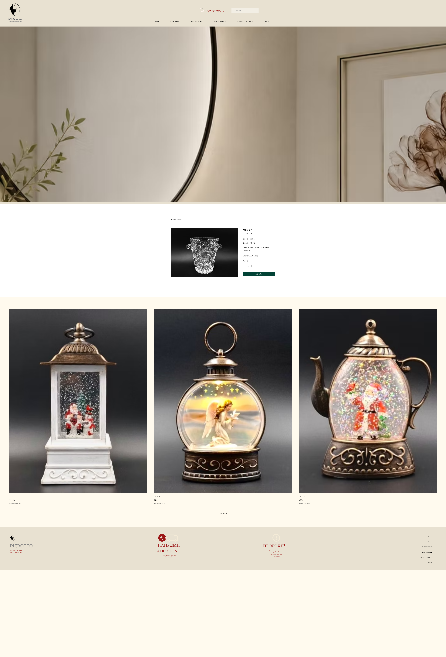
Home (173, 219)
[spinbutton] (248, 266)
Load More (223, 513)
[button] (202, 10)
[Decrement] (244, 266)
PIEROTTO (11, 18)
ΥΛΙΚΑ (430, 562)
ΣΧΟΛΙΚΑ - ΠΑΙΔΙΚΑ (426, 557)
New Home (428, 542)
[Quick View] (78, 401)
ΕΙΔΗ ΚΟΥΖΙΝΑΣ (427, 552)
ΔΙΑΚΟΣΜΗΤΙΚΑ (427, 547)
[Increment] (251, 266)
